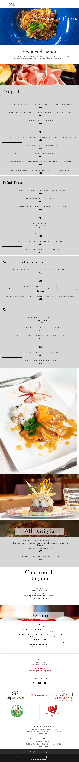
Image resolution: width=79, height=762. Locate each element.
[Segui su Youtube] (45, 683)
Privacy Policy (33, 752)
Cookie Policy (43, 752)
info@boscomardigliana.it (42, 671)
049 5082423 (41, 668)
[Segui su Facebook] (34, 683)
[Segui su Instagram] (39, 683)
